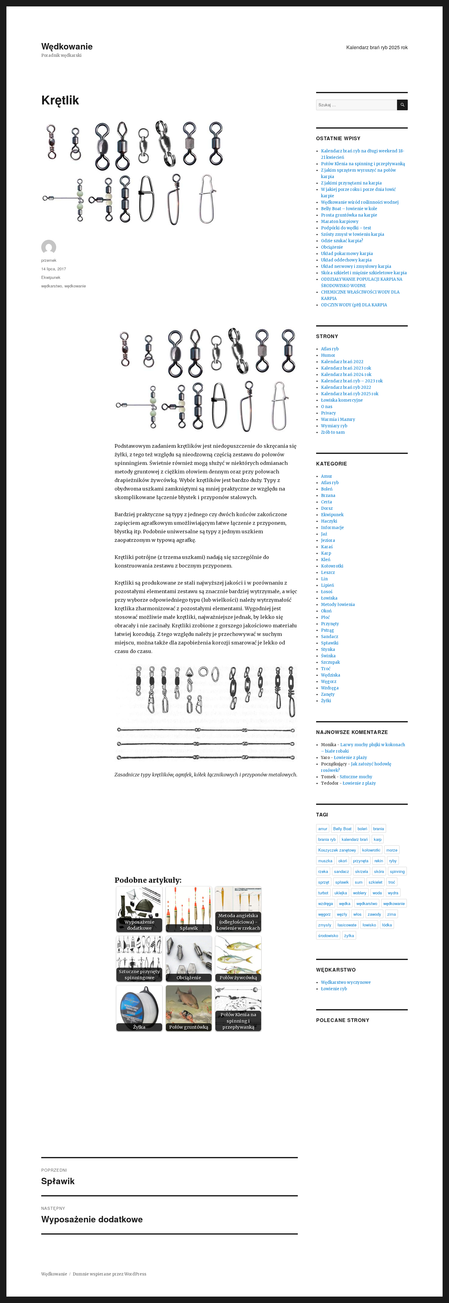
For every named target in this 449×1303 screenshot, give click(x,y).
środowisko (328, 935)
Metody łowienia (338, 604)
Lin (324, 579)
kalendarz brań (355, 839)
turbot (323, 893)
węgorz (324, 914)
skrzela (361, 871)
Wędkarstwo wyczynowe (346, 982)
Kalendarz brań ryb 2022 (346, 387)
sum (359, 882)
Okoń (326, 611)
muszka (325, 860)
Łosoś (326, 591)
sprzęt (323, 882)
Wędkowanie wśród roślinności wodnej (360, 202)
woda (377, 893)
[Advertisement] (207, 284)
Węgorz (328, 681)
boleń (362, 828)
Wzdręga (330, 688)
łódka (387, 925)
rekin (378, 860)
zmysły (324, 925)
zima (391, 914)
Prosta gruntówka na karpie (349, 215)
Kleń (325, 559)
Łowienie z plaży (350, 757)
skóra (379, 871)
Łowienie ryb (334, 988)
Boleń (327, 489)
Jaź (324, 534)
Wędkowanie (67, 46)
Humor (328, 355)
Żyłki (326, 700)
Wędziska (330, 675)
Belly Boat (342, 828)
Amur (326, 476)
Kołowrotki (332, 566)
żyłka (349, 935)
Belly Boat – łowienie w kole (349, 208)
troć (392, 882)
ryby (393, 860)
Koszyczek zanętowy (337, 850)
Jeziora (328, 540)
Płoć (325, 617)
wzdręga (325, 903)
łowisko (369, 925)
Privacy (328, 413)
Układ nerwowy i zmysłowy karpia (356, 266)
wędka (344, 903)
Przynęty (330, 623)
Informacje (332, 527)
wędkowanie (75, 286)
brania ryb (327, 839)
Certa (326, 502)
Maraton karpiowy (340, 221)
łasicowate (347, 925)
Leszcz (328, 572)
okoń (342, 860)
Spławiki (329, 643)
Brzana (328, 495)
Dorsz (327, 508)
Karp (326, 553)
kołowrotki (371, 850)
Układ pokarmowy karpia (347, 253)
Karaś (327, 546)
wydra (393, 893)
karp (377, 839)
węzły (342, 914)
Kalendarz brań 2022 (342, 361)
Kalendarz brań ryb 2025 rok (377, 47)
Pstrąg (327, 630)
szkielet (375, 882)
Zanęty (328, 694)
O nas (326, 406)
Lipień (327, 585)
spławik (342, 882)
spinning (397, 871)
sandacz (341, 871)
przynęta (360, 860)
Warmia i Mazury (338, 419)
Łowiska (329, 598)
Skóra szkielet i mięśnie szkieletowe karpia (364, 273)
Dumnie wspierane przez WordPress (109, 1274)
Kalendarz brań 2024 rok (346, 374)
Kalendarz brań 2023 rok (346, 368)
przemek (49, 260)
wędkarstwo (51, 286)
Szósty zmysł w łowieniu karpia (352, 234)
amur (322, 828)
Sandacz (329, 636)
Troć (325, 668)
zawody (374, 914)
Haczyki (329, 521)
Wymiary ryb (334, 426)
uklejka (340, 893)
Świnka (328, 656)
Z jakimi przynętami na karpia (351, 183)
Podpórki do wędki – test (346, 228)
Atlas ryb (330, 349)
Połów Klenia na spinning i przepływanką (363, 163)
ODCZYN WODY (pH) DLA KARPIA (354, 305)
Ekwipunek (50, 277)
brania (378, 828)
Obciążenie (332, 247)
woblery (360, 893)
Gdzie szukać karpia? (342, 240)
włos (357, 914)
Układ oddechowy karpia (346, 260)
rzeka (323, 871)
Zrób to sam (333, 432)
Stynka (328, 649)
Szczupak (330, 662)
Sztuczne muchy (356, 776)
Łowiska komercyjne (342, 400)
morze (391, 850)
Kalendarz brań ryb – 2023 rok (352, 381)
